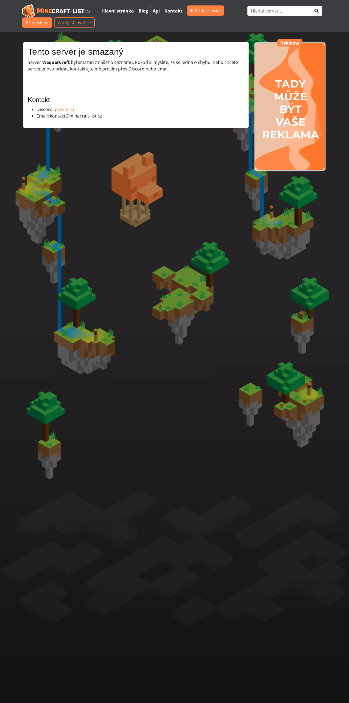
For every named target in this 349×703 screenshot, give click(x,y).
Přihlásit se (37, 23)
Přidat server (207, 11)
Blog (143, 11)
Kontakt (173, 11)
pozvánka (64, 109)
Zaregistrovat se (74, 23)
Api (156, 11)
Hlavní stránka (117, 11)
